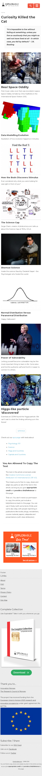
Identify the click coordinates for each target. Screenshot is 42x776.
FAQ (2, 584)
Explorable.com (17, 761)
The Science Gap (10, 222)
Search (31, 5)
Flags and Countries (16, 451)
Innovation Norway (7, 688)
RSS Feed (17, 745)
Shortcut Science (10, 268)
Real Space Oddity (15, 87)
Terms (2, 588)
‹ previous (21, 431)
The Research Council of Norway (13, 691)
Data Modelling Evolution (15, 135)
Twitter (13, 753)
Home (3, 12)
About (2, 580)
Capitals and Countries (17, 455)
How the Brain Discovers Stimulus (19, 177)
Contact (3, 596)
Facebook (13, 749)
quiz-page (16, 438)
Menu (37, 5)
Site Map (3, 600)
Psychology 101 (14, 444)
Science (11, 447)
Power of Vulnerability (13, 358)
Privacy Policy (5, 592)
